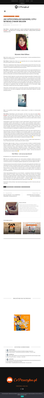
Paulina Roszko (12, 232)
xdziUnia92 (11, 358)
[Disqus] (22, 254)
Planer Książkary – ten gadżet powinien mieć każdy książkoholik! (16, 362)
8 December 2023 (28, 362)
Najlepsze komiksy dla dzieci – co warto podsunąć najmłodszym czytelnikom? (17, 352)
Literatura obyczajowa (9, 16)
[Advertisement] (12, 338)
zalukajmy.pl (11, 354)
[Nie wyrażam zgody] (42, 395)
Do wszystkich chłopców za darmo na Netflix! (31, 229)
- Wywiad (10, 23)
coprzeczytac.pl (6, 23)
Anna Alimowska (31, 232)
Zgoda (22, 396)
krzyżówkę (18, 351)
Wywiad (17, 16)
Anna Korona (22, 202)
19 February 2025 (32, 352)
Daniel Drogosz (12, 349)
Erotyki (12, 226)
